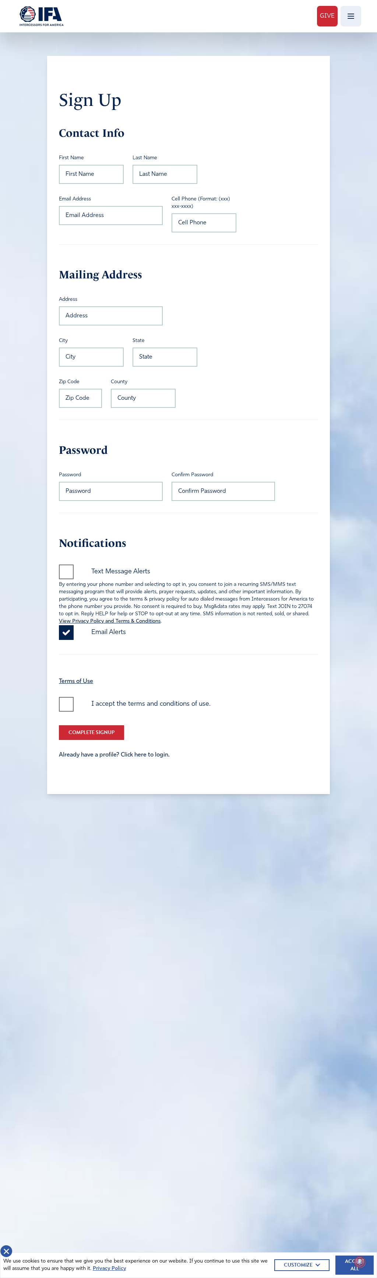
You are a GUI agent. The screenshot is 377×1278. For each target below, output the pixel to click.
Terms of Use (76, 681)
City (63, 340)
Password (70, 475)
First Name (71, 158)
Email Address (75, 199)
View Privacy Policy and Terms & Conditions (110, 621)
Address (68, 299)
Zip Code (69, 382)
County (119, 382)
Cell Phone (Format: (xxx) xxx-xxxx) (201, 202)
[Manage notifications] (360, 1262)
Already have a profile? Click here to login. (114, 755)
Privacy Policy (109, 1268)
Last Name (145, 158)
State (139, 340)
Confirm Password (192, 475)
